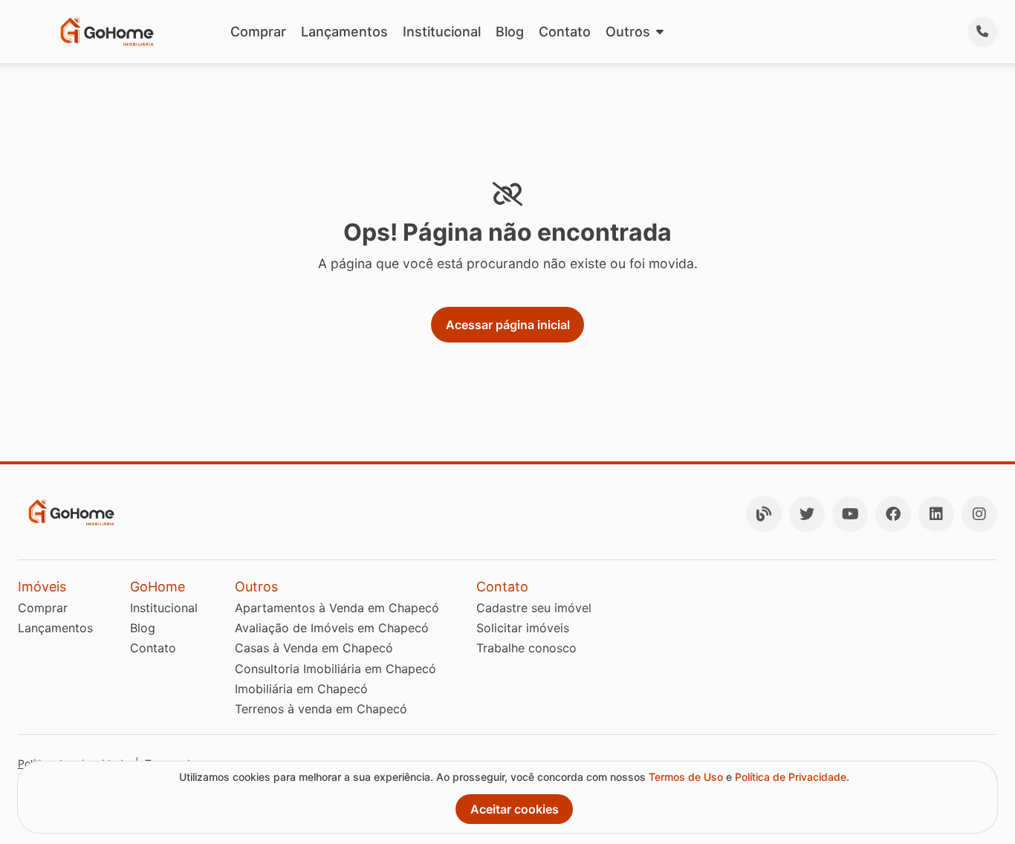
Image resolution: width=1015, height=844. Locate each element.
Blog (510, 31)
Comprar (258, 31)
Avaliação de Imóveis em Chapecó (332, 627)
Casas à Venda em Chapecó (314, 647)
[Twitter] (807, 514)
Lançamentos (344, 31)
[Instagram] (979, 514)
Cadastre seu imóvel (533, 607)
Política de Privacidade (790, 776)
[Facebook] (893, 514)
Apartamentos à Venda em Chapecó (337, 607)
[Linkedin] (936, 514)
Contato (565, 31)
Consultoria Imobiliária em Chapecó (335, 668)
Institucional (442, 31)
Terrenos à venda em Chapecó (321, 708)
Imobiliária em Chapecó (301, 688)
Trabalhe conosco (526, 647)
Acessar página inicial (508, 324)
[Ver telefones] (982, 32)
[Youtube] (850, 514)
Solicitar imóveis (522, 627)
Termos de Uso (686, 776)
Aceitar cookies (514, 809)
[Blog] (764, 514)
